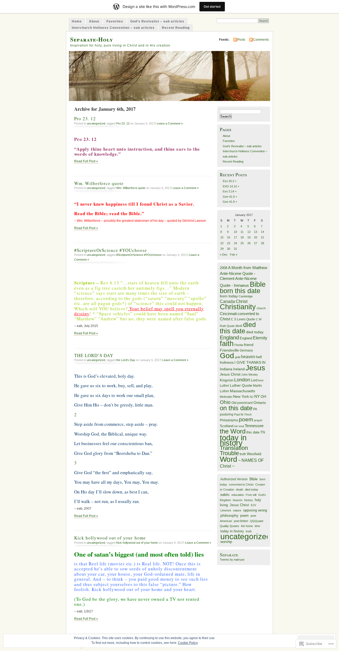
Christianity (238, 307)
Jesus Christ (230, 374)
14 (262, 231)
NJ (251, 396)
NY (257, 396)
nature (237, 510)
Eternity (260, 338)
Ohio (225, 402)
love (261, 380)
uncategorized (96, 123)
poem (246, 419)
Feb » (233, 254)
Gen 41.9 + (230, 196)
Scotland (226, 426)
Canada (227, 301)
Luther (224, 385)
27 (255, 243)
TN (262, 432)
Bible (258, 284)
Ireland (239, 369)
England (229, 337)
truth (243, 454)
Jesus (255, 368)
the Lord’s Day (125, 360)
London (242, 379)
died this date (238, 328)
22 (222, 243)
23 (228, 243)
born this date (240, 290)
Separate (229, 555)
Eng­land (246, 338)
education (237, 494)
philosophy (229, 515)
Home (77, 21)
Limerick (225, 510)
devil (238, 326)
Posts (241, 39)
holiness (227, 362)
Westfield (254, 454)
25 (242, 243)
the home (247, 526)
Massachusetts (242, 391)
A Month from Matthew (247, 267)
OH (263, 397)
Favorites (114, 21)
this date (253, 432)
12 (249, 231)
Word (228, 459)
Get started (212, 6)
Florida (238, 345)
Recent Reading (176, 28)
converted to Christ (241, 484)
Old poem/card (242, 403)
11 (241, 231)
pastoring (226, 414)
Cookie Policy (188, 643)
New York (241, 397)
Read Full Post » (86, 161)
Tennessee (254, 425)
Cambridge (246, 296)
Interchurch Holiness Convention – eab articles (113, 28)
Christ (242, 301)
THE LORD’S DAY (93, 355)
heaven (248, 356)
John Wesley (249, 374)
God (227, 356)
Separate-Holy (91, 39)
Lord (254, 380)
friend (248, 345)
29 (222, 248)
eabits (225, 495)
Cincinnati (228, 313)
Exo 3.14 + (230, 191)
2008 (223, 268)
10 (235, 231)
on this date (236, 408)
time (257, 526)
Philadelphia (229, 420)
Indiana (226, 369)
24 (235, 243)
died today (255, 332)
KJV (253, 505)
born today (229, 296)
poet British (241, 521)
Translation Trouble (234, 450)
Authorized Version (234, 479)
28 (262, 243)
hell (259, 357)
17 (235, 237)
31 (235, 248)
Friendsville (229, 350)
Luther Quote (241, 385)
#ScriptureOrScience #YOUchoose (110, 250)
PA (255, 409)
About (94, 21)
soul (241, 426)
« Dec (224, 254)
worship (226, 542)
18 (242, 237)
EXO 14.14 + (231, 186)
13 (255, 231)
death (239, 489)
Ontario (259, 402)
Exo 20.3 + (230, 181)
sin (236, 426)
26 (249, 243)
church (261, 308)
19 (249, 237)
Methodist (226, 396)
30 (228, 248)
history (248, 500)
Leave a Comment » (170, 123)
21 (262, 237)
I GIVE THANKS (247, 362)
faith (227, 343)
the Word (233, 431)
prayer (258, 420)
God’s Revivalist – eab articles (157, 21)
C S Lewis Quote (243, 319)
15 (222, 237)
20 (255, 237)
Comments (261, 39)
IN (263, 362)
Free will (251, 494)
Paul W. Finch (243, 414)
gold (237, 357)
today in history (233, 440)
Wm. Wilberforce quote (99, 183)
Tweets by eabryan (232, 559)
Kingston (226, 380)
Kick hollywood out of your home (110, 538)
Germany (246, 350)
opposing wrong (255, 510)
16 (228, 237)
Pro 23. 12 (85, 119)
